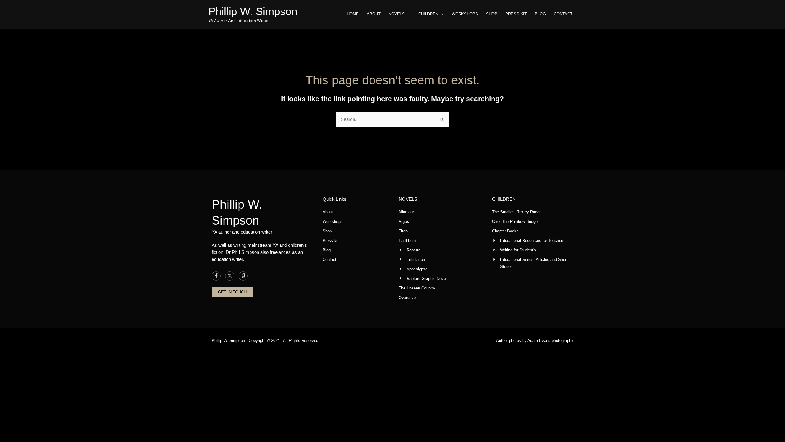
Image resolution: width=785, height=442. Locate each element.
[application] (407, 14)
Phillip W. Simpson (253, 11)
